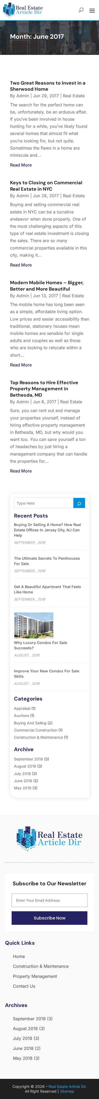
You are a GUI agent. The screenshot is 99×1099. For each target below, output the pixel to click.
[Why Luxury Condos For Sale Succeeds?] (34, 626)
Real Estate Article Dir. (68, 1086)
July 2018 (22, 773)
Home (19, 956)
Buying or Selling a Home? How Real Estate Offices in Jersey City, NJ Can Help (47, 529)
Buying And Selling (30, 723)
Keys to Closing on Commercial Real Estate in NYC (46, 185)
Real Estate (74, 95)
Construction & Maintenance (38, 737)
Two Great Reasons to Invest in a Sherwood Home (48, 86)
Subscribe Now (49, 918)
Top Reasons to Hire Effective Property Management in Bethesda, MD (44, 388)
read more (21, 165)
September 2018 (28, 759)
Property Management (35, 976)
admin (22, 95)
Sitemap (67, 1091)
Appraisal (22, 708)
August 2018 (25, 766)
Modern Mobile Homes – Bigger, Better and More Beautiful (46, 285)
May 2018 (22, 788)
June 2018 (23, 780)
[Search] (79, 503)
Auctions (21, 715)
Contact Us (24, 986)
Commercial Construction (35, 730)
